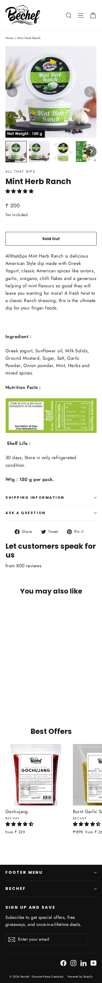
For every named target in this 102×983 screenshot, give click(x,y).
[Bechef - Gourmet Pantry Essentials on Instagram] (73, 962)
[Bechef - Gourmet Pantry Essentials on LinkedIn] (83, 962)
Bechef (15, 888)
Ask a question (25, 512)
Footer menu (24, 872)
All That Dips (20, 171)
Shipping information (34, 497)
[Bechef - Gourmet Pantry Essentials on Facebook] (63, 962)
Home (9, 38)
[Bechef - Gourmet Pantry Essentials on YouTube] (94, 962)
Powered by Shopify (80, 977)
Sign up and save (30, 907)
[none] (16, 151)
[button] (20, 191)
